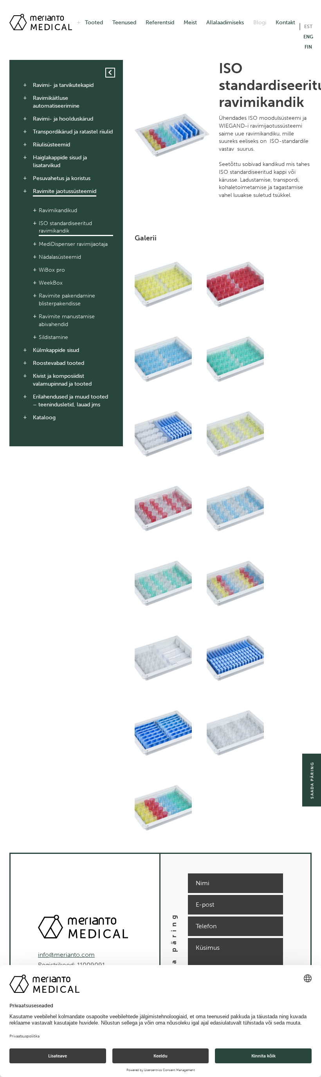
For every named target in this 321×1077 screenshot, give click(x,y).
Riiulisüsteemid (51, 144)
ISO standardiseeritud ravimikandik (65, 227)
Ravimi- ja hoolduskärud (63, 118)
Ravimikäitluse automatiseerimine (56, 102)
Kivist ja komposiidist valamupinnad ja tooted (62, 380)
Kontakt (285, 22)
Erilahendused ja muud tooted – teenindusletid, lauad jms (70, 400)
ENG (308, 37)
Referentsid (160, 22)
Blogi (259, 22)
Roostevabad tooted (58, 363)
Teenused (124, 22)
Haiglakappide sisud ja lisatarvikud (60, 161)
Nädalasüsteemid (60, 257)
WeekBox (51, 283)
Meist (190, 22)
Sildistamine (53, 337)
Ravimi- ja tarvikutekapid (63, 85)
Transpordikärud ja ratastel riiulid (73, 131)
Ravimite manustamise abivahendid (67, 320)
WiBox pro (52, 270)
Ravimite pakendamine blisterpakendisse (67, 299)
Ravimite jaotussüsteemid (64, 191)
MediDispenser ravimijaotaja (73, 244)
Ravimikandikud (58, 210)
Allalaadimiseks (225, 22)
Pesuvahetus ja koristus (61, 178)
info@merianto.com (66, 954)
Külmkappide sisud (56, 350)
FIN (308, 47)
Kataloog (44, 417)
